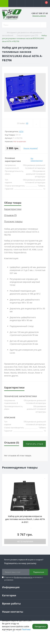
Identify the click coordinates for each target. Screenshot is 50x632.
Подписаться (38, 572)
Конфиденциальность (23, 577)
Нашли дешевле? (30, 148)
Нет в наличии (25, 541)
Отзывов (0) (10, 215)
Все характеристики (37, 159)
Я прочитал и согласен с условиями (23, 578)
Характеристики (12, 209)
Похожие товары (13, 221)
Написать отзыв (34, 443)
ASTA (21, 131)
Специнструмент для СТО (27, 35)
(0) (27, 123)
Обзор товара (12, 202)
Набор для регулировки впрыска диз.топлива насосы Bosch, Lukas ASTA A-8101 (25, 519)
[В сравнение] (45, 481)
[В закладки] (44, 477)
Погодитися (40, 626)
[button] (21, 3)
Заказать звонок (39, 15)
